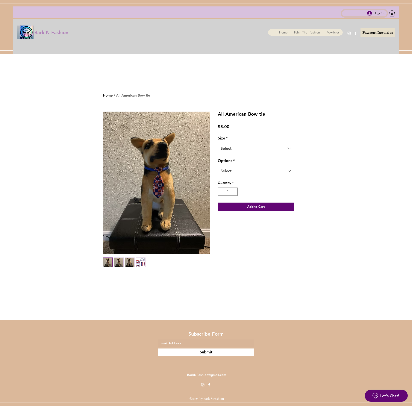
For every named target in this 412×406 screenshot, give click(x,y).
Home (108, 95)
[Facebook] (355, 33)
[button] (392, 13)
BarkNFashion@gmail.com (206, 375)
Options (226, 160)
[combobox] (256, 148)
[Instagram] (349, 33)
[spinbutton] (227, 192)
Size (223, 138)
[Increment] (234, 192)
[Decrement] (221, 192)
